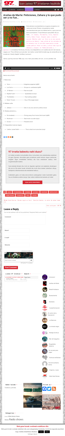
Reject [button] (47, 431)
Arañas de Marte (27, 21)
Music (18, 416)
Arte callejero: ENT (53, 205)
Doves (9, 192)
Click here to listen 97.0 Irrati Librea (15, 277)
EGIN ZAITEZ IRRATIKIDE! (32, 182)
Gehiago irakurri (32, 434)
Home (5, 10)
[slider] (58, 68)
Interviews (12, 416)
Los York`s (35, 192)
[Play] (5, 68)
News (7, 420)
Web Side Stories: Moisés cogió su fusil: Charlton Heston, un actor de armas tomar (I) (32, 201)
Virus (27, 195)
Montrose (44, 192)
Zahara (34, 195)
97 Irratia (12, 10)
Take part (29, 10)
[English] (61, 9)
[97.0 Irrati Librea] (10, 4)
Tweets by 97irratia (10, 387)
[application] (32, 68)
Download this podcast (11, 71)
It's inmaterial (18, 192)
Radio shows (38, 21)
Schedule (20, 10)
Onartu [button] (41, 431)
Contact (37, 10)
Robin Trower (10, 195)
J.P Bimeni (27, 192)
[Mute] (55, 68)
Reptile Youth (53, 192)
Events (6, 416)
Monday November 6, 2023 (12, 21)
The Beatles (20, 195)
